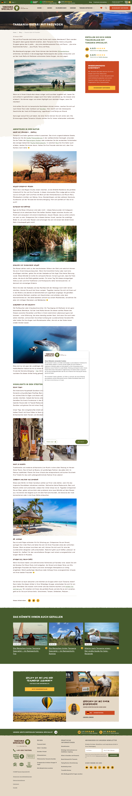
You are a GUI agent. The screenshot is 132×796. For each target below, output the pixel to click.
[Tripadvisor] (91, 767)
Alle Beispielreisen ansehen (45, 768)
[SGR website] (15, 764)
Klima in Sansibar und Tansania (70, 755)
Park (57, 143)
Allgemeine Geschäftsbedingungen (22, 776)
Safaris (49, 8)
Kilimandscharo (61, 8)
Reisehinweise (65, 746)
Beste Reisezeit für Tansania (69, 759)
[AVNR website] (21, 764)
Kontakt (15, 787)
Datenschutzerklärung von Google (55, 380)
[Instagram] (99, 767)
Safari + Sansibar (42, 748)
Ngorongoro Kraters (33, 140)
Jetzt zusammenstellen (39, 689)
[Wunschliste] (101, 8)
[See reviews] (102, 52)
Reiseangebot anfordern (120, 8)
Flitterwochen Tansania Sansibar (46, 759)
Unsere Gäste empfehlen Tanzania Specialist (33, 732)
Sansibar (73, 8)
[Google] (95, 767)
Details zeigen (50, 441)
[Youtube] (86, 767)
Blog (90, 2)
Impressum (16, 784)
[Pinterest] (108, 767)
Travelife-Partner (66, 770)
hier (37, 371)
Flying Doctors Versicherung (69, 763)
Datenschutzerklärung (19, 780)
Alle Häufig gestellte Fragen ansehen (71, 774)
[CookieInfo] (55, 355)
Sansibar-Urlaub (42, 751)
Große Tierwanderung (34, 138)
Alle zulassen (81, 441)
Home (14, 32)
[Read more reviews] (53, 2)
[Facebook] (103, 767)
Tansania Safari (41, 744)
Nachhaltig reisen (66, 766)
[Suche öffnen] (106, 8)
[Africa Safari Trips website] (18, 756)
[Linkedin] (112, 767)
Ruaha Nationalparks (38, 143)
